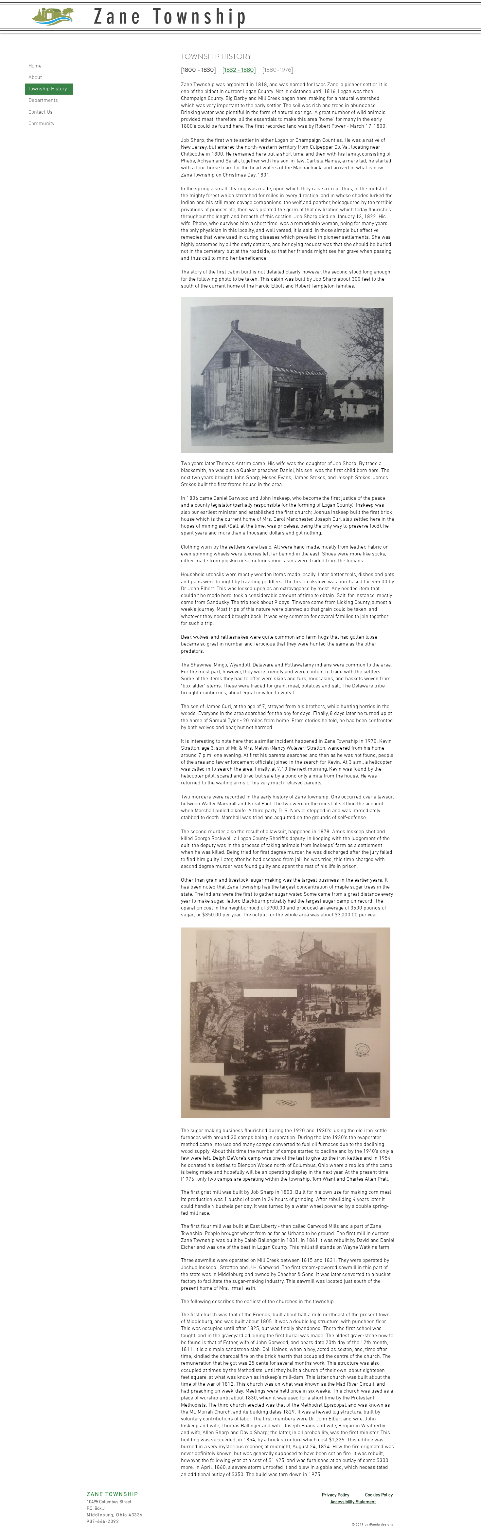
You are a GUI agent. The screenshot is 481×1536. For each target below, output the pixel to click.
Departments (43, 100)
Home (35, 66)
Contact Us (40, 112)
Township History (47, 89)
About (35, 77)
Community (41, 124)
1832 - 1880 (239, 70)
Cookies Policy (379, 1495)
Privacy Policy (335, 1495)
